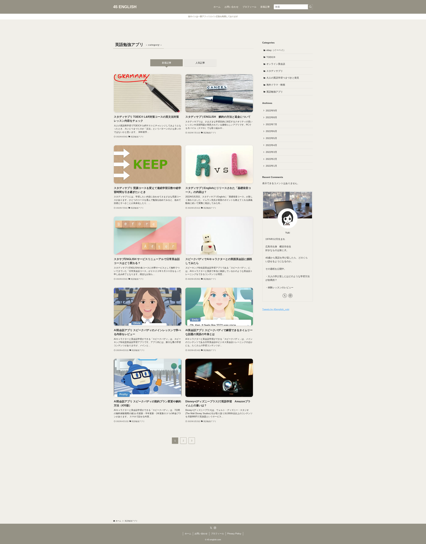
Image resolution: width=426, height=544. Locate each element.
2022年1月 (271, 165)
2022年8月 (271, 117)
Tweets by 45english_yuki (275, 309)
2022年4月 (271, 145)
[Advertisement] (287, 338)
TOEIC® (270, 57)
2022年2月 (271, 159)
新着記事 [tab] (166, 62)
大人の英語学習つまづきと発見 (282, 77)
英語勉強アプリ (274, 91)
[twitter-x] (285, 295)
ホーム (188, 533)
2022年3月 (271, 152)
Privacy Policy (234, 533)
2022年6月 (271, 131)
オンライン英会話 (275, 64)
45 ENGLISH (124, 7)
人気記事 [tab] (200, 62)
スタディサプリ (274, 71)
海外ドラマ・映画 (275, 84)
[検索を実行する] (310, 6)
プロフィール (217, 533)
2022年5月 (271, 138)
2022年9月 (271, 110)
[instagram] (290, 295)
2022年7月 (271, 124)
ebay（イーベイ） (276, 50)
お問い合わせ (201, 533)
